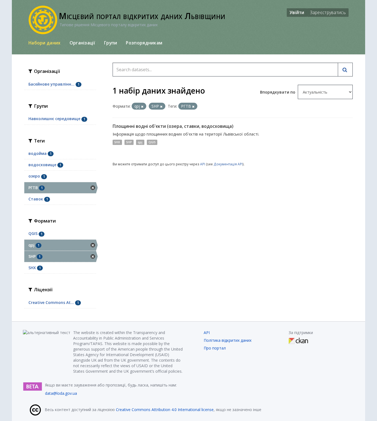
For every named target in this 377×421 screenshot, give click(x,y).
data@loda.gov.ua (61, 393)
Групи (110, 43)
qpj (140, 142)
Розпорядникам (144, 43)
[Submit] (345, 69)
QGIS (152, 142)
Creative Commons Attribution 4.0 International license (165, 409)
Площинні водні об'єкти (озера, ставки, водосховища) (173, 126)
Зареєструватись (328, 12)
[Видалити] (142, 106)
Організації (82, 43)
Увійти (297, 12)
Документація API (228, 164)
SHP (129, 142)
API (202, 164)
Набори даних (44, 43)
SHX (117, 142)
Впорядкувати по (278, 92)
